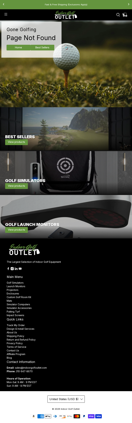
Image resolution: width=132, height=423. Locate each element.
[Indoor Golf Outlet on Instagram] (12, 269)
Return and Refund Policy (21, 339)
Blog (9, 357)
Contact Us (13, 350)
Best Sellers (42, 47)
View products (16, 142)
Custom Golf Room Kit (19, 297)
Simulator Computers (18, 304)
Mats (9, 300)
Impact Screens (15, 315)
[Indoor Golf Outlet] (66, 14)
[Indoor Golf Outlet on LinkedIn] (16, 269)
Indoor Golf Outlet (70, 409)
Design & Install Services (20, 328)
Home (18, 47)
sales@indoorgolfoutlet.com (31, 367)
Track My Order (16, 325)
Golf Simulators (15, 282)
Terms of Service (16, 346)
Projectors (12, 289)
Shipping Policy (15, 336)
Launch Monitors (16, 286)
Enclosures (13, 293)
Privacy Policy (15, 343)
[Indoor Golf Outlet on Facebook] (8, 269)
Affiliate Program (16, 354)
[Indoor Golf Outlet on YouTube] (20, 269)
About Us (12, 332)
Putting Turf (13, 311)
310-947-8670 (24, 371)
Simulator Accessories (19, 307)
